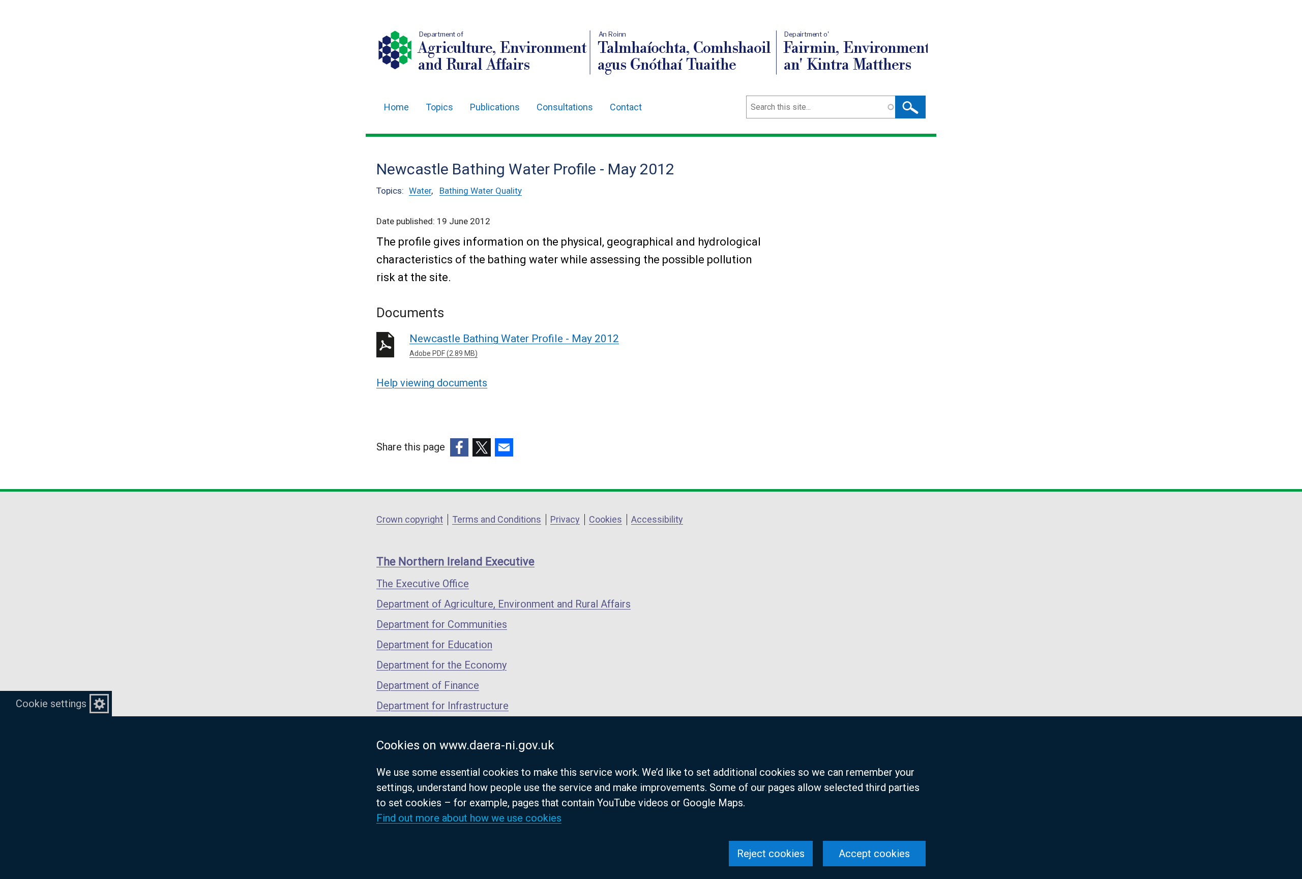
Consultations (565, 107)
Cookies (605, 519)
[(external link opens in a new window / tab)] (459, 447)
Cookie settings (51, 704)
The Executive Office (422, 584)
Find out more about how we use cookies (468, 818)
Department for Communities (441, 624)
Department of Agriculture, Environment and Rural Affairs (503, 604)
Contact (626, 107)
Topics (439, 107)
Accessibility (657, 519)
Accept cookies (874, 853)
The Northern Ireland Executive (455, 561)
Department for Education (434, 645)
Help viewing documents (431, 383)
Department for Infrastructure (442, 706)
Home (396, 107)
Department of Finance (427, 685)
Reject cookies (771, 853)
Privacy (565, 519)
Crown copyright (409, 519)
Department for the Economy (441, 665)
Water (420, 191)
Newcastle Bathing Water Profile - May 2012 (514, 344)
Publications (495, 107)
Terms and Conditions (496, 519)
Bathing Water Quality (480, 191)
